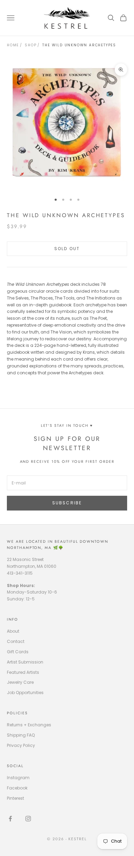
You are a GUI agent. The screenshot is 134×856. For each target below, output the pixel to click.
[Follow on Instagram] (28, 818)
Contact (15, 641)
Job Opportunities (25, 692)
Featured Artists (23, 672)
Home (13, 45)
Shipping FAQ (21, 735)
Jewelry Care (20, 682)
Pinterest (15, 798)
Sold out (67, 248)
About (13, 631)
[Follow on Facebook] (10, 818)
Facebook (17, 788)
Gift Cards (18, 652)
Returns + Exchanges (29, 725)
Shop (30, 45)
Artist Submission (25, 662)
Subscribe (67, 503)
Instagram (18, 778)
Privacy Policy (21, 745)
